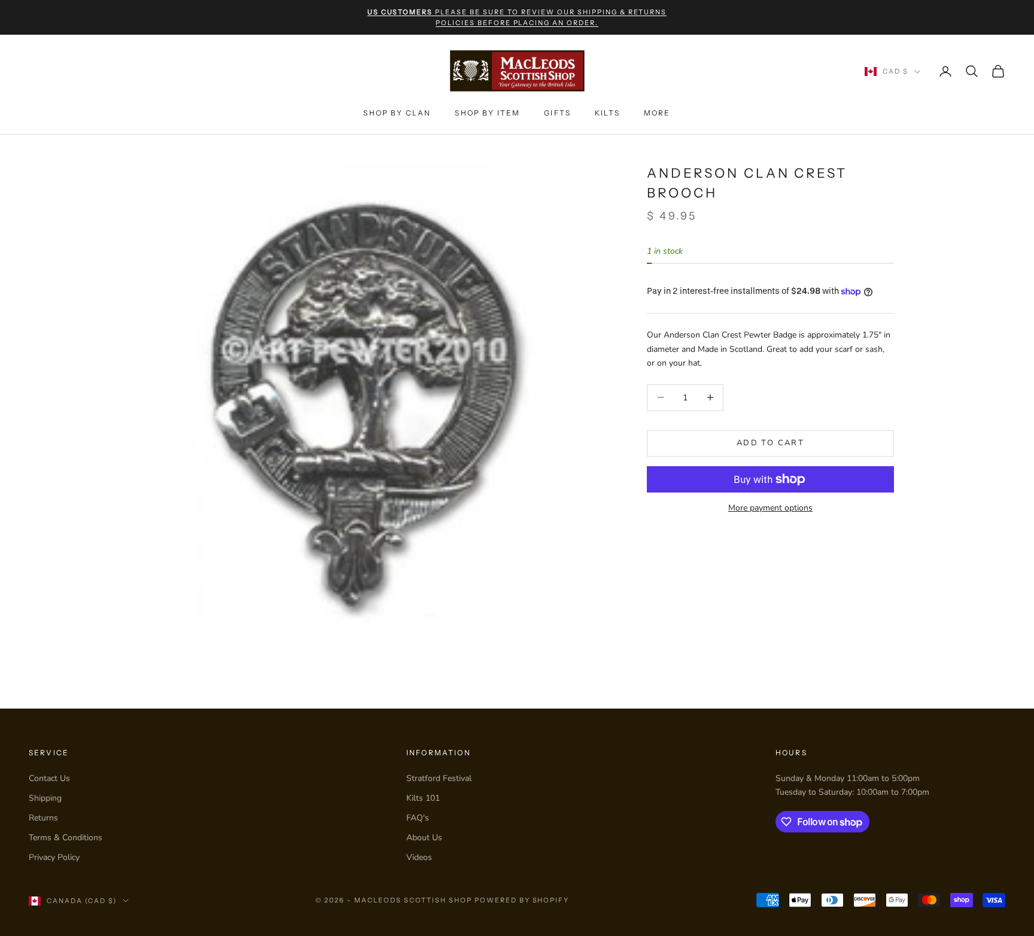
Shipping (45, 798)
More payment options (770, 507)
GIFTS (557, 112)
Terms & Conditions (65, 837)
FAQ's (417, 817)
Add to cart (770, 442)
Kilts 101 (423, 798)
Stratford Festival (439, 778)
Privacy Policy (54, 857)
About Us (424, 837)
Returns (43, 817)
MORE (657, 112)
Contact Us (49, 778)
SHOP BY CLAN (397, 112)
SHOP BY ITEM (487, 112)
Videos (419, 857)
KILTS (607, 112)
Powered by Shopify (522, 900)
